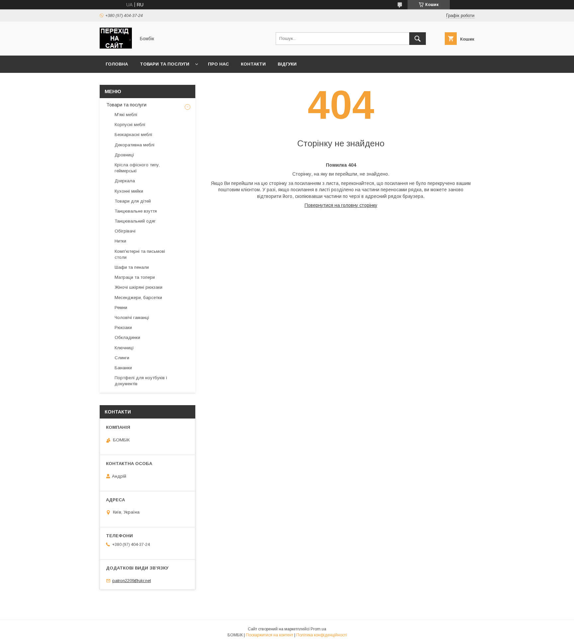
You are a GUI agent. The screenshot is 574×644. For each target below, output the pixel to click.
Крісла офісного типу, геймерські (137, 167)
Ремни (121, 307)
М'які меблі (126, 114)
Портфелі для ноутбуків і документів (141, 380)
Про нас (218, 64)
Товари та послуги (164, 64)
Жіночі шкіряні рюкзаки (138, 287)
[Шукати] (417, 38)
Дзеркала (125, 180)
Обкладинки (127, 337)
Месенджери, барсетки (138, 297)
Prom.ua (318, 629)
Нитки (120, 241)
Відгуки (287, 64)
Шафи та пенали (132, 267)
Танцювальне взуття (136, 211)
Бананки (123, 367)
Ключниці (124, 347)
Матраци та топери (135, 277)
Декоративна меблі (134, 144)
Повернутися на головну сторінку (341, 205)
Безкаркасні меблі (133, 134)
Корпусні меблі (130, 124)
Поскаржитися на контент (269, 635)
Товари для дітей (133, 201)
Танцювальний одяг (135, 221)
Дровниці (124, 154)
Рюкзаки (123, 327)
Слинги (122, 357)
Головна (117, 64)
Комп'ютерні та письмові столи (140, 254)
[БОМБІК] (116, 47)
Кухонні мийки (129, 191)
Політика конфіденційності (321, 635)
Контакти (253, 64)
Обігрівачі (125, 231)
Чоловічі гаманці (132, 317)
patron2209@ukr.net (131, 580)
